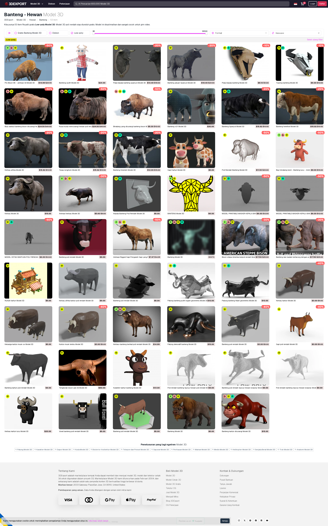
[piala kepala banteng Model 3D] (245, 63)
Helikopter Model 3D (241, 449)
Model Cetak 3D (173, 479)
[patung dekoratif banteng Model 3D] (191, 324)
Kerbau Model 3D (12, 213)
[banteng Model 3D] (191, 411)
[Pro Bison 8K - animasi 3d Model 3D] (28, 63)
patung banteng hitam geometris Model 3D (239, 300)
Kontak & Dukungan (232, 471)
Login (312, 4)
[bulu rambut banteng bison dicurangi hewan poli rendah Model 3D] (28, 106)
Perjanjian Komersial (229, 492)
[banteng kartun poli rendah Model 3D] (28, 368)
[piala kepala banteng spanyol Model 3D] (137, 63)
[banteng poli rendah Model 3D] (137, 281)
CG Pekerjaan (172, 505)
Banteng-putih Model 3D (69, 83)
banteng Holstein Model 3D (124, 170)
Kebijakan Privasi (227, 496)
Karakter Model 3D (44, 449)
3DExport (62, 475)
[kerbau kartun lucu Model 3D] (28, 411)
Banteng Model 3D (175, 257)
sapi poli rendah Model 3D (287, 344)
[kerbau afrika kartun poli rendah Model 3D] (83, 281)
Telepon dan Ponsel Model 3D (136, 449)
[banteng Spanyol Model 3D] (245, 106)
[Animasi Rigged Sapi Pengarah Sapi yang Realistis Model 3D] (137, 237)
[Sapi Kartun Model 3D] (191, 150)
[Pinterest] (250, 520)
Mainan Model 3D (202, 449)
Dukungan (224, 475)
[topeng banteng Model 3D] (300, 63)
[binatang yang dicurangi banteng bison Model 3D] (137, 106)
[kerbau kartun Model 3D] (300, 281)
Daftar (322, 4)
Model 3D (170, 475)
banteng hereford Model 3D (287, 126)
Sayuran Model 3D (161, 449)
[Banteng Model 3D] (191, 237)
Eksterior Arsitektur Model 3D (105, 449)
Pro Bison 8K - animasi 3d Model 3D (20, 83)
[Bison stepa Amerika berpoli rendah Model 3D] (245, 237)
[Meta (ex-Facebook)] (255, 520)
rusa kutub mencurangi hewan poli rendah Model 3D (80, 126)
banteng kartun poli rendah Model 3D (20, 388)
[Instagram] (239, 520)
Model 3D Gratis (173, 484)
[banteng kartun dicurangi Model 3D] (245, 411)
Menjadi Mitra (172, 496)
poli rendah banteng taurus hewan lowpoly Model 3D (298, 388)
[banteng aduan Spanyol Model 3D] (191, 63)
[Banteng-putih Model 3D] (83, 63)
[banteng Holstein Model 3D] (137, 150)
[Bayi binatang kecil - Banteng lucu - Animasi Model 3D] (300, 150)
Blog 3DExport (173, 501)
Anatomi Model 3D (304, 449)
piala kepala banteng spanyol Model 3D (129, 83)
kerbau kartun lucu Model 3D (16, 431)
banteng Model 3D (175, 431)
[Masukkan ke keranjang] (43, 77)
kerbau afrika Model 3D (14, 170)
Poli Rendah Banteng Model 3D (234, 170)
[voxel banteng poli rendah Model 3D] (83, 411)
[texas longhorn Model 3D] (83, 150)
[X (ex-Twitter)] (244, 520)
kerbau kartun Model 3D (286, 300)
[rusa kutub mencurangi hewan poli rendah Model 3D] (83, 106)
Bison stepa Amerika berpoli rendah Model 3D (240, 257)
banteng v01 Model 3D (177, 126)
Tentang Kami (66, 471)
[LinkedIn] (261, 520)
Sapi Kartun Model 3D (176, 170)
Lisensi (223, 488)
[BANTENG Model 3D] (191, 194)
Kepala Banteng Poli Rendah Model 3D (129, 213)
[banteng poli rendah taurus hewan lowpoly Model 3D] (245, 368)
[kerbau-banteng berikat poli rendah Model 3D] (137, 324)
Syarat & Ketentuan (228, 501)
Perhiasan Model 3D (182, 449)
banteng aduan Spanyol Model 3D (182, 83)
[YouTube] (267, 520)
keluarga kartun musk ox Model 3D (19, 344)
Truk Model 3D (285, 449)
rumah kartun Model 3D (14, 300)
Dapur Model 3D (64, 449)
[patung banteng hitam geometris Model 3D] (245, 281)
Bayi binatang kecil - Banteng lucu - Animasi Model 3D (298, 170)
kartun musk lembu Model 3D (71, 344)
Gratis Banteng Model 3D (30, 33)
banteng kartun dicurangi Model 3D (236, 431)
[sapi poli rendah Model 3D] (300, 324)
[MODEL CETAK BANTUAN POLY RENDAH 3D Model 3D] (28, 237)
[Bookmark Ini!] (48, 77)
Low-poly (78, 33)
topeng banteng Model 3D (287, 83)
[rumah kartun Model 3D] (28, 281)
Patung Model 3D (24, 449)
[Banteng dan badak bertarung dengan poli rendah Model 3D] (300, 237)
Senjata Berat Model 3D (265, 449)
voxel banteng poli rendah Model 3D (74, 431)
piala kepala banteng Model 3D (234, 83)
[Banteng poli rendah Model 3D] (83, 237)
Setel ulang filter (315, 39)
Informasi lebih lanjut (98, 520)
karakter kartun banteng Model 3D (127, 388)
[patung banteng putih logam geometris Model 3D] (191, 281)
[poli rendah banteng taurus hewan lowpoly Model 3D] (300, 368)
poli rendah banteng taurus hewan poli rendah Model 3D (191, 388)
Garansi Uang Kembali (229, 505)
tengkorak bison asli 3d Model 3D (73, 388)
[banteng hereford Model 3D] (300, 106)
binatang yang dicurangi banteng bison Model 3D (133, 126)
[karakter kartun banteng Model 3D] (137, 368)
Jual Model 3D (172, 492)
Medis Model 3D (221, 449)
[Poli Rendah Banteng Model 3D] (245, 150)
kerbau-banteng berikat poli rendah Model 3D (132, 344)
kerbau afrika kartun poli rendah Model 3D (76, 300)
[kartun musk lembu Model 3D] (83, 324)
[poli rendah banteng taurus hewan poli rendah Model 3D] (191, 368)
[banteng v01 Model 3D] (191, 106)
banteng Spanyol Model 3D (233, 126)
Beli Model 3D (174, 471)
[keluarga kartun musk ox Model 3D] (28, 324)
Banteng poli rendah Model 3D (71, 257)
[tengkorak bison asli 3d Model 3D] (83, 368)
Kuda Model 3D (81, 449)
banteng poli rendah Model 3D (125, 300)
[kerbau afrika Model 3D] (28, 150)
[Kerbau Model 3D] (28, 194)
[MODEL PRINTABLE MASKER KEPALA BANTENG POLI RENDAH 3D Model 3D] (245, 194)
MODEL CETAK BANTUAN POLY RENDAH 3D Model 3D (27, 257)
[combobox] (241, 33)
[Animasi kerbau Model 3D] (83, 194)
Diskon (55, 33)
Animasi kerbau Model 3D (69, 213)
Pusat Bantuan (226, 479)
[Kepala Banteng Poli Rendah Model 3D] (137, 194)
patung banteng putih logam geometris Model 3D (188, 300)
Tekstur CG (171, 488)
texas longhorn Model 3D (69, 170)
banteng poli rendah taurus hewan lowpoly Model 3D (244, 388)
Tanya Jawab (226, 484)
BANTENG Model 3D (176, 213)
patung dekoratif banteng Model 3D (182, 344)
